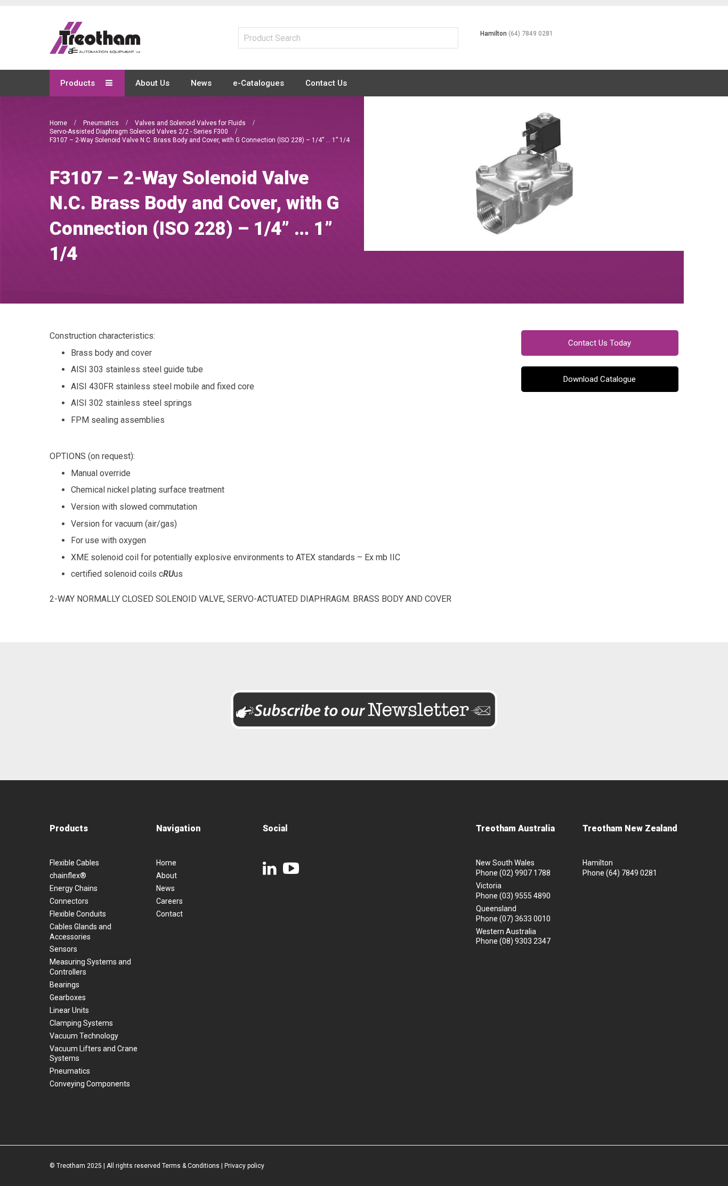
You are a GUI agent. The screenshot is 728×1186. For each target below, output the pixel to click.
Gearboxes (68, 997)
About (166, 875)
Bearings (64, 984)
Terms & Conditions (191, 1165)
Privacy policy (244, 1165)
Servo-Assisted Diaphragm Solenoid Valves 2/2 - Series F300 (140, 131)
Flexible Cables (74, 862)
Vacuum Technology (84, 1036)
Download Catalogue (599, 379)
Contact (169, 914)
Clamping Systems (81, 1023)
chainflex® (68, 875)
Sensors (63, 949)
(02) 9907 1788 (525, 873)
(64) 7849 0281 (530, 33)
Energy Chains (74, 888)
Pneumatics (101, 123)
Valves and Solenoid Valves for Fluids (191, 123)
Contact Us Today (599, 343)
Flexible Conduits (78, 914)
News (165, 888)
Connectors (69, 901)
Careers (169, 901)
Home (59, 123)
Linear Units (69, 1010)
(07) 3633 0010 (525, 918)
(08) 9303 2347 (525, 941)
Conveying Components (90, 1083)
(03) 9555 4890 (525, 895)
